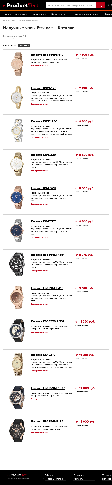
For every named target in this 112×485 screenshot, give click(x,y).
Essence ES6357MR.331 (47, 321)
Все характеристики (39, 65)
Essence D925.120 (43, 88)
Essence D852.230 (44, 121)
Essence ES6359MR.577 (48, 388)
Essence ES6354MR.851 (48, 421)
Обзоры (49, 475)
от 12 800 (85, 388)
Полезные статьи (54, 478)
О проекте (79, 475)
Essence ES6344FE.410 (47, 54)
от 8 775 (84, 255)
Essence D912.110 (43, 355)
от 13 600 (85, 421)
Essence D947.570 (43, 221)
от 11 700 (84, 355)
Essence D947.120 (43, 155)
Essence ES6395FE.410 (47, 288)
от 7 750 (84, 88)
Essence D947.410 (43, 188)
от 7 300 (84, 55)
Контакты (78, 478)
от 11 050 (85, 321)
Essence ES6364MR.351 (47, 255)
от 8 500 (84, 121)
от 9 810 (84, 288)
